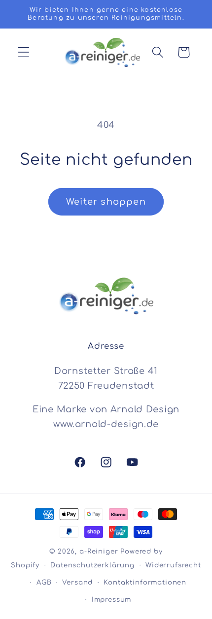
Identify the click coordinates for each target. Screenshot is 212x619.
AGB (44, 582)
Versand (77, 582)
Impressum (112, 599)
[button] (24, 52)
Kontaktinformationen (145, 582)
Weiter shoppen (106, 202)
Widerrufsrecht (173, 565)
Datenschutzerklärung (92, 565)
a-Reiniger (99, 551)
